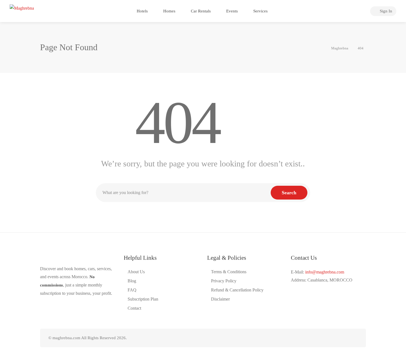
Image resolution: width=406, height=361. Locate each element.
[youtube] (354, 338)
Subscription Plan (143, 299)
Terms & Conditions (228, 271)
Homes (168, 11)
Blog (132, 280)
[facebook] (317, 338)
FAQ (132, 290)
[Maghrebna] (22, 9)
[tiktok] (345, 338)
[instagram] (336, 338)
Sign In (385, 11)
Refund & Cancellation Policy (237, 290)
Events (231, 11)
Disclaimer (220, 299)
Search (289, 192)
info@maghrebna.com (324, 272)
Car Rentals (200, 11)
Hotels (142, 11)
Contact (134, 308)
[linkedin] (326, 338)
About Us (136, 271)
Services (260, 11)
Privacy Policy (223, 280)
